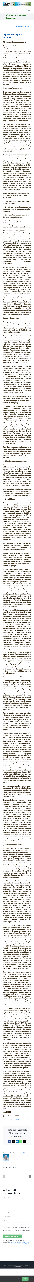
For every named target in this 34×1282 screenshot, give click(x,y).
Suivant (27, 26)
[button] (4, 1176)
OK (25, 1279)
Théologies (18, 1119)
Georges (6, 1119)
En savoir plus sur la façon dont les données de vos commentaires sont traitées (17, 1243)
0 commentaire (26, 1119)
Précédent (21, 26)
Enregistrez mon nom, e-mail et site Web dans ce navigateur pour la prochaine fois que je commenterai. (16, 1229)
